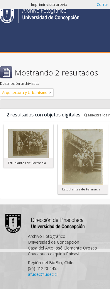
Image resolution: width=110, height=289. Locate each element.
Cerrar (102, 4)
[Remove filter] (50, 92)
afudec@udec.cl (42, 274)
